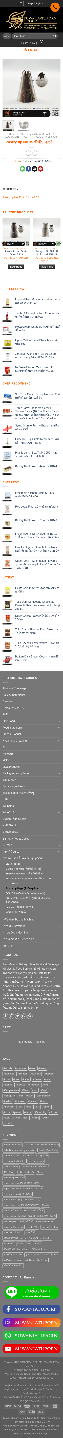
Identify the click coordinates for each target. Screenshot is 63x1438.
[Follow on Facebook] (5, 1016)
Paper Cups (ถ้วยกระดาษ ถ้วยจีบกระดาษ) (23, 1188)
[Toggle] (59, 695)
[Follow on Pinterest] (30, 1016)
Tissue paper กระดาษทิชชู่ (18, 792)
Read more (16, 267)
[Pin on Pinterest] (40, 169)
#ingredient (9, 1106)
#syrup (16, 1117)
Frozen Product (12, 734)
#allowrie (8, 1068)
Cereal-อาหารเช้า (13, 708)
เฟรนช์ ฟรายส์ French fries (18, 939)
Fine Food (9, 721)
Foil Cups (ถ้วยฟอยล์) (14, 1161)
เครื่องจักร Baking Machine (18, 919)
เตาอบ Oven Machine (15, 932)
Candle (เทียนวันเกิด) (48, 1150)
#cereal (26, 1079)
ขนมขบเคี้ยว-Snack (14, 819)
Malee (6, 760)
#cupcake (20, 1084)
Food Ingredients (13, 727)
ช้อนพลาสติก (10, 832)
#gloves (30, 1095)
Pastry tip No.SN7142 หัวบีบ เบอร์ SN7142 (46, 253)
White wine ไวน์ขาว (13, 1232)
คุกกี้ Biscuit (9, 825)
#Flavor (25, 1090)
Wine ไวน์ (8, 812)
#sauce (27, 1112)
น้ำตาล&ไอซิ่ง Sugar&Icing (16, 1249)
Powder (45, 1205)
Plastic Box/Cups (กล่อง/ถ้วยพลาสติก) (22, 1199)
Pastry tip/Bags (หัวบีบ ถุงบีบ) (40, 137)
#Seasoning (40, 1112)
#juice (28, 1106)
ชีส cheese (9, 1243)
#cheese (37, 1079)
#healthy (8, 1101)
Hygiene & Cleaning (15, 740)
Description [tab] (10, 189)
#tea (25, 1117)
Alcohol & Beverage (14, 688)
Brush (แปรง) (13, 863)
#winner (45, 1117)
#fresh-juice (9, 1095)
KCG (5, 747)
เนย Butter (30, 1260)
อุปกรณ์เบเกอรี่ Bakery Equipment (23, 858)
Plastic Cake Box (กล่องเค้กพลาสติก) (21, 1205)
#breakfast (49, 1073)
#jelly (19, 1106)
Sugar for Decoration (14, 1227)
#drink (45, 1084)
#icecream (20, 1101)
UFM (5, 799)
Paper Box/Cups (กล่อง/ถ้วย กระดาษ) (21, 1183)
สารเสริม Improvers (13, 1254)
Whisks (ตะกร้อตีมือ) (16, 911)
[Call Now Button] (55, 7)
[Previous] (8, 88)
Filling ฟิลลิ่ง (42, 1155)
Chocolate (28, 1155)
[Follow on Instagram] (11, 1016)
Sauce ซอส (9, 779)
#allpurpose (20, 1068)
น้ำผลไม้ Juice (11, 851)
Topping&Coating (49, 1227)
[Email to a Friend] (34, 169)
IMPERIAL (9, 1172)
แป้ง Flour (43, 1260)
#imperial (32, 1101)
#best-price (9, 1073)
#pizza (7, 1112)
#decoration (33, 1084)
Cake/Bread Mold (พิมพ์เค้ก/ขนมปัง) (24, 868)
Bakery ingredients (14, 695)
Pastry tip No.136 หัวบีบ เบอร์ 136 (16, 253)
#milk (37, 1106)
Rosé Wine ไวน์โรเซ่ (34, 1210)
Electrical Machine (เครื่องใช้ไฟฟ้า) (24, 873)
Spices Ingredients (14, 786)
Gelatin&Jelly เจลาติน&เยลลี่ (35, 1166)
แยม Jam (8, 945)
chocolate (8, 1123)
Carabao (8, 701)
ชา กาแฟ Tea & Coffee (16, 838)
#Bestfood (22, 1073)
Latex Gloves (13, 883)
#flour (35, 1090)
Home (12, 134)
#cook (47, 1079)
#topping (34, 1117)
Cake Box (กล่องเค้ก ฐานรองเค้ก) (19, 1150)
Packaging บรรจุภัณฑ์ (16, 773)
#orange (47, 1106)
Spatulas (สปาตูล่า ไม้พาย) (20, 907)
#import (43, 1101)
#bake (32, 1068)
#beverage (36, 1073)
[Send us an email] (24, 1016)
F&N (5, 714)
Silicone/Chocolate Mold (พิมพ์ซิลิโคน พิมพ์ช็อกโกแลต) (28, 900)
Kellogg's (8, 753)
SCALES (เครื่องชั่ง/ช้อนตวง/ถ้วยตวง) (25, 893)
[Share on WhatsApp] (22, 169)
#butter (7, 1079)
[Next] (55, 88)
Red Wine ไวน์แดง (12, 1210)
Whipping (8, 806)
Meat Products (11, 766)
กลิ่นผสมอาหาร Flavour (15, 1238)
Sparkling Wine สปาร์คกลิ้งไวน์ (18, 1221)
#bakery (42, 1068)
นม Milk (7, 845)
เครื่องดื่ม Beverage (14, 926)
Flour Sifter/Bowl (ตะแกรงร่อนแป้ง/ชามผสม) (29, 878)
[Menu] (21, 3)
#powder (17, 1112)
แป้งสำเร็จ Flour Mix (13, 1265)
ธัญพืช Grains (23, 1243)
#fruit (20, 1095)
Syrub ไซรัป (32, 1227)
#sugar (7, 1117)
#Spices (53, 1112)
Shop (22, 134)
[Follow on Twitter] (17, 1016)
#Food (44, 1090)
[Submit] (55, 36)
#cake (16, 1079)
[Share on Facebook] (28, 169)
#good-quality (43, 1095)
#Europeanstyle (11, 1090)
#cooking (8, 1084)
